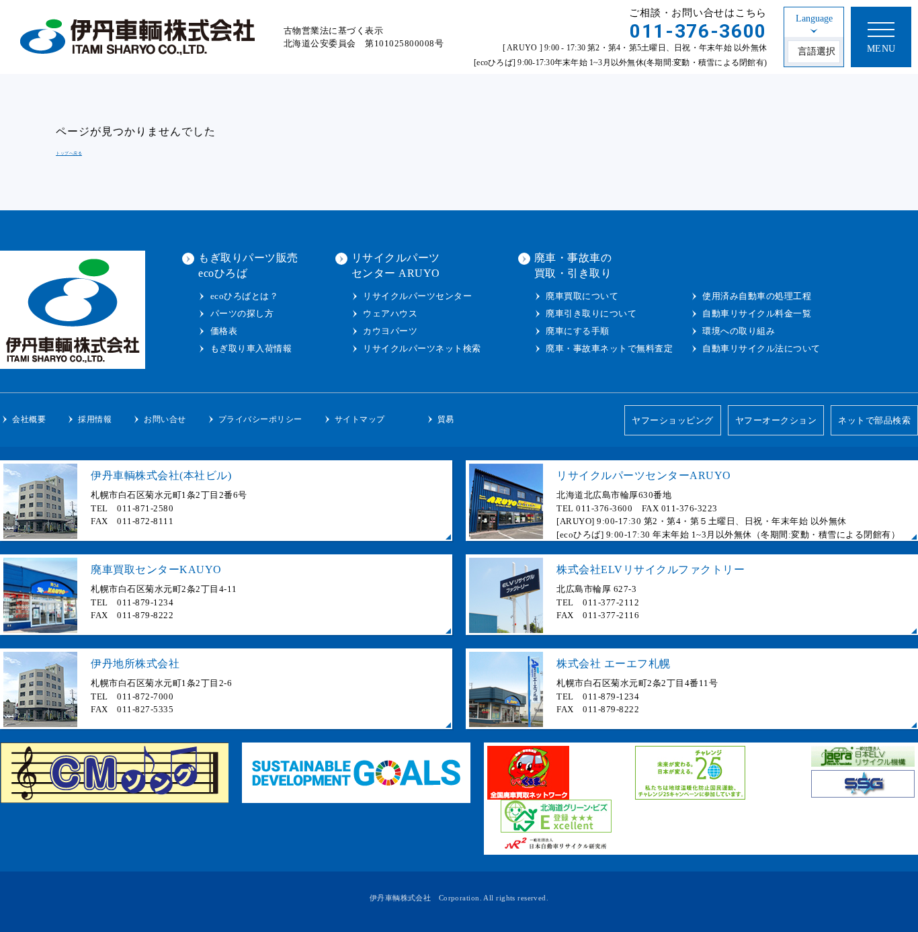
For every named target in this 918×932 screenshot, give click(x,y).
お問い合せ (165, 419)
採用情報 (95, 419)
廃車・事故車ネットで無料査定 (609, 348)
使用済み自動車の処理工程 (756, 296)
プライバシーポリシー (260, 419)
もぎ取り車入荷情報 (251, 348)
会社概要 (29, 419)
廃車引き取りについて (591, 313)
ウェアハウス (390, 313)
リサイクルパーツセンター (417, 296)
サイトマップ (360, 419)
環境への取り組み (738, 331)
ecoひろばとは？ (244, 296)
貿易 (445, 419)
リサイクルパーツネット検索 (422, 348)
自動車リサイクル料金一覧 (756, 313)
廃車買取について (582, 296)
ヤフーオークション (776, 420)
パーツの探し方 (242, 313)
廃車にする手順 (578, 331)
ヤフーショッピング (673, 420)
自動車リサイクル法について (761, 348)
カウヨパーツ (390, 331)
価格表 (223, 331)
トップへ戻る (69, 153)
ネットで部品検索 (874, 420)
